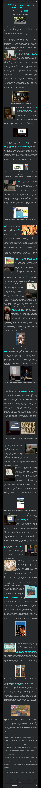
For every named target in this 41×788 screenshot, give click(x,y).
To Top (37, 785)
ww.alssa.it (31, 729)
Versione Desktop (14, 785)
